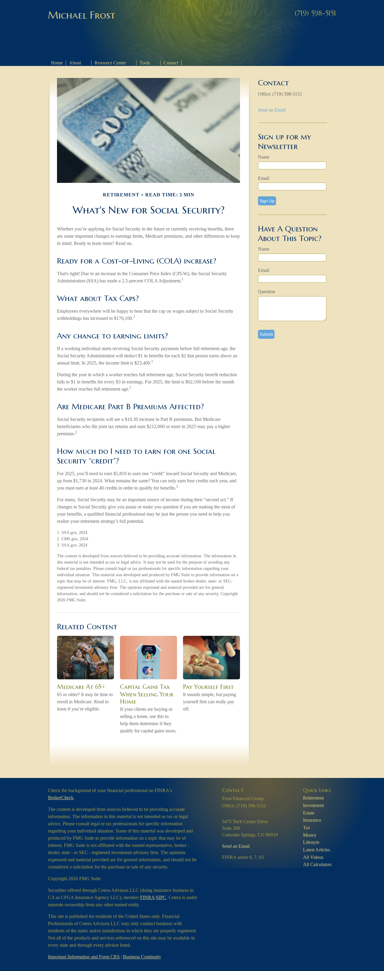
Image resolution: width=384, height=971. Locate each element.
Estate (308, 812)
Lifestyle (311, 842)
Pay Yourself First (208, 687)
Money (309, 835)
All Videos (313, 857)
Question (266, 291)
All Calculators (317, 864)
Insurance (312, 820)
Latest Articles (316, 849)
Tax (306, 827)
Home (57, 62)
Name (263, 156)
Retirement (313, 797)
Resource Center (110, 62)
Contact (171, 62)
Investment (313, 805)
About (75, 62)
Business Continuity (142, 956)
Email (263, 178)
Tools (145, 62)
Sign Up (267, 200)
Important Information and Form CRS (84, 956)
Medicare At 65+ (81, 687)
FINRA (147, 897)
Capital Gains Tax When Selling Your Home (146, 694)
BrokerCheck (61, 797)
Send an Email (272, 109)
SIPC (161, 897)
